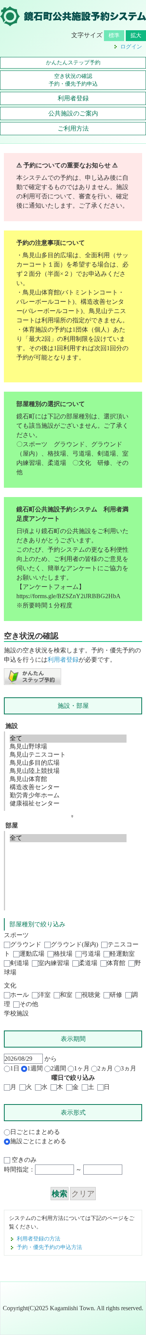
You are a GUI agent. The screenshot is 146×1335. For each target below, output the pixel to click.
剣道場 (19, 963)
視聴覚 (91, 994)
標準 (114, 35)
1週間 (35, 1068)
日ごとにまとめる (35, 1132)
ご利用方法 (73, 128)
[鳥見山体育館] (68, 779)
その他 (28, 1004)
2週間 (58, 1068)
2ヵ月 (105, 1068)
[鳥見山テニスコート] (68, 755)
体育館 (116, 963)
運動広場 (31, 953)
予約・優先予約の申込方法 (49, 1247)
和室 (66, 994)
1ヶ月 (82, 1068)
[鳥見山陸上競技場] (68, 771)
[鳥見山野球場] (68, 747)
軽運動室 (122, 953)
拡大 (135, 35)
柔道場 (88, 963)
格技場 (63, 953)
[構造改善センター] (68, 787)
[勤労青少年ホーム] (68, 795)
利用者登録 (73, 98)
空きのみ (23, 1159)
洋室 (44, 994)
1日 (14, 1068)
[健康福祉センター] (68, 804)
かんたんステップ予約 (73, 62)
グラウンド (25, 944)
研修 (116, 994)
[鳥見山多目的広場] (68, 763)
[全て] (68, 739)
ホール (19, 994)
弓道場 (91, 953)
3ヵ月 (128, 1068)
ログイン (131, 47)
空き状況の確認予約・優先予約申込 (73, 80)
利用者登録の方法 (38, 1238)
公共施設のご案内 (73, 113)
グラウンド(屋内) (74, 944)
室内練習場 (53, 963)
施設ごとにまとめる (38, 1141)
